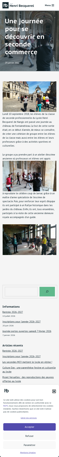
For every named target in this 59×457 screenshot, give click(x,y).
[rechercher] (47, 291)
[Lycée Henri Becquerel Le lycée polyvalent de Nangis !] (18, 5)
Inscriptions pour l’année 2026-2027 (21, 321)
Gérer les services (29, 418)
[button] (54, 391)
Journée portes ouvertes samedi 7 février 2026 (26, 331)
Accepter (29, 426)
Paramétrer (29, 445)
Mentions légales (28, 452)
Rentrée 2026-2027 (12, 312)
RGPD (5, 406)
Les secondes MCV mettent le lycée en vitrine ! (27, 362)
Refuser (29, 436)
